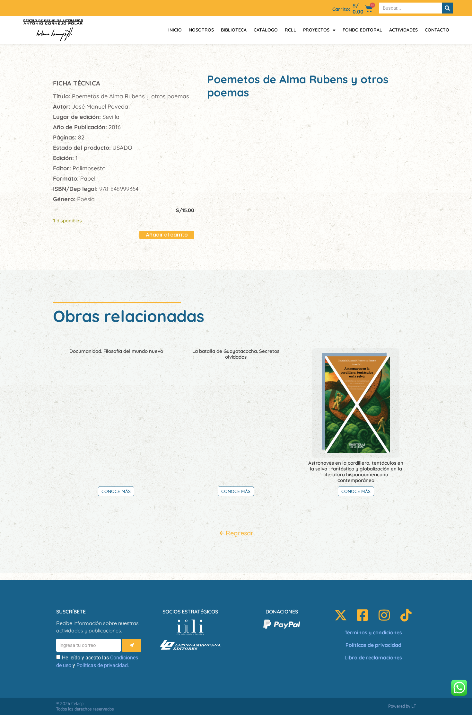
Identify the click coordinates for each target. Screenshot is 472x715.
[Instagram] (384, 615)
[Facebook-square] (362, 615)
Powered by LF (402, 705)
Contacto (437, 30)
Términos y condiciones (373, 632)
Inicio (175, 30)
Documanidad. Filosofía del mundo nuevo (116, 351)
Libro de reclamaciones (373, 657)
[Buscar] (447, 8)
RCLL (290, 30)
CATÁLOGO (266, 30)
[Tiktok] (406, 615)
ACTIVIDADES (403, 30)
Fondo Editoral (362, 30)
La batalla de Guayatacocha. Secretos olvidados (235, 354)
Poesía (86, 199)
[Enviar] (131, 645)
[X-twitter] (340, 615)
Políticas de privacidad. (102, 665)
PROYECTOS (316, 30)
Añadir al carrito (167, 234)
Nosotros (201, 30)
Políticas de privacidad (373, 645)
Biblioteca (234, 30)
